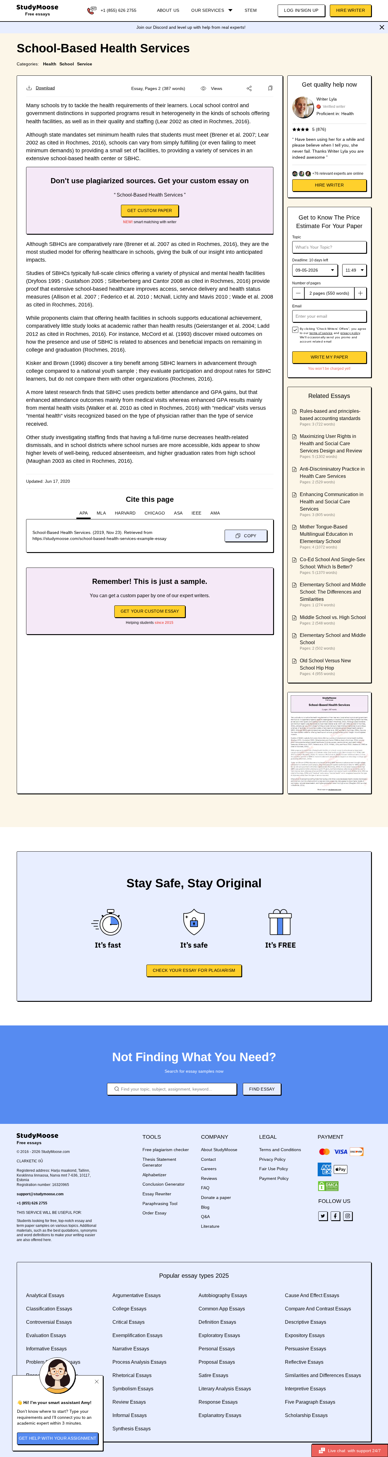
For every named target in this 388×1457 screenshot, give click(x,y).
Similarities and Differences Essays (323, 1375)
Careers (208, 1168)
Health (49, 63)
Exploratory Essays (219, 1335)
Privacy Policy (272, 1159)
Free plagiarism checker (165, 1149)
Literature (210, 1226)
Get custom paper (149, 210)
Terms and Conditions (280, 1149)
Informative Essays (46, 1348)
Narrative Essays (130, 1348)
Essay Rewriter (156, 1193)
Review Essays (129, 1402)
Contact (208, 1159)
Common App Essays (222, 1308)
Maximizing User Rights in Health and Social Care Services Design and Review (331, 443)
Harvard (125, 513)
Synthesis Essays (131, 1428)
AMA (215, 513)
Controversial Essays (49, 1322)
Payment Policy (274, 1178)
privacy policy (350, 333)
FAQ (205, 1187)
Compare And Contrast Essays (318, 1308)
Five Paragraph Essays (310, 1402)
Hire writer (329, 185)
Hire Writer (350, 10)
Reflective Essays (304, 1362)
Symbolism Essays (132, 1388)
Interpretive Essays (305, 1388)
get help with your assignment (58, 1438)
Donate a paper (216, 1197)
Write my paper (329, 357)
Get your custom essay (150, 611)
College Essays (129, 1308)
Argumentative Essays (136, 1295)
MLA (101, 513)
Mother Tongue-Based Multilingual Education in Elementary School (326, 534)
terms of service (321, 333)
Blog (205, 1207)
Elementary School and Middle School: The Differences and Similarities (333, 592)
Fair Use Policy (273, 1168)
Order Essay (154, 1212)
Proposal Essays (217, 1362)
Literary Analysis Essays (225, 1388)
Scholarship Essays (306, 1415)
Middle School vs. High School (333, 617)
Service (84, 63)
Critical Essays (128, 1322)
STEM (251, 10)
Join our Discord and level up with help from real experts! (191, 27)
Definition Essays (217, 1322)
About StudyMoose (219, 1149)
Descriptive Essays (305, 1322)
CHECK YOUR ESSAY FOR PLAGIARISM (194, 970)
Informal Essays (129, 1415)
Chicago (155, 513)
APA (83, 513)
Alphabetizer (154, 1174)
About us (168, 10)
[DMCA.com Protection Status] (328, 1186)
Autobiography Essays (223, 1295)
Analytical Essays (45, 1295)
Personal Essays (217, 1348)
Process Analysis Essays (139, 1362)
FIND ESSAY (262, 1089)
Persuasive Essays (305, 1348)
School (66, 63)
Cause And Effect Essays (312, 1295)
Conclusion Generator (163, 1184)
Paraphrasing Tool (159, 1203)
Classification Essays (49, 1308)
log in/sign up (301, 10)
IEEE (196, 513)
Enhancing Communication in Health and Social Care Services (331, 502)
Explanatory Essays (220, 1415)
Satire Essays (213, 1375)
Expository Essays (305, 1335)
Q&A (205, 1216)
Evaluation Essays (46, 1335)
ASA (178, 513)
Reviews (209, 1178)
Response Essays (218, 1402)
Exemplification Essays (137, 1335)
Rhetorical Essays (132, 1375)
